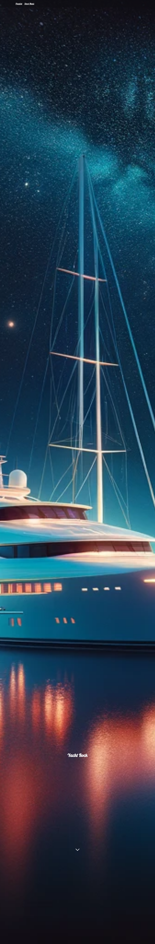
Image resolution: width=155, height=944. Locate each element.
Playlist (19, 3)
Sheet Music (29, 3)
